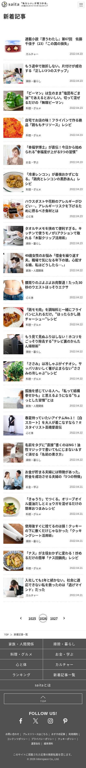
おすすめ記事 (58, 734)
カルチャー (64, 664)
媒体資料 (48, 743)
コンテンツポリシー (17, 739)
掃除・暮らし (64, 643)
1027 (54, 618)
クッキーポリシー (67, 739)
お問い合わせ (12, 734)
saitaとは (43, 684)
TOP (6, 634)
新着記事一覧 (21, 634)
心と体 (21, 664)
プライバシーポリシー (42, 739)
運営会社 (35, 743)
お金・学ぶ (64, 654)
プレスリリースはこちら (35, 734)
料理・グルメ (21, 654)
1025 (32, 618)
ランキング (21, 674)
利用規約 (73, 734)
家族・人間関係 (21, 643)
